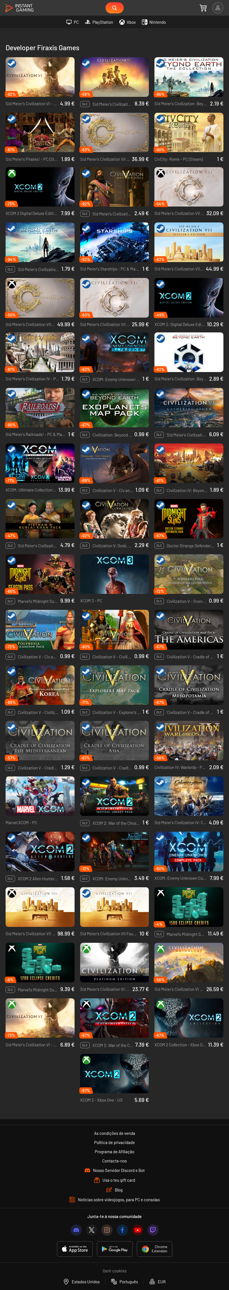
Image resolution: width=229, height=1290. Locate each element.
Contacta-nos (114, 1160)
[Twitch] (153, 1230)
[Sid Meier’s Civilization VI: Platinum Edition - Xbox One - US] (114, 962)
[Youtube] (137, 1230)
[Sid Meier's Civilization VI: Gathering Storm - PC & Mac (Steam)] (188, 408)
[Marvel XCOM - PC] (40, 796)
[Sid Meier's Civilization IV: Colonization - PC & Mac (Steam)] (188, 796)
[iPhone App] (75, 1249)
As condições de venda (114, 1133)
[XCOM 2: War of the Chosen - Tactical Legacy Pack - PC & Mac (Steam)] (114, 796)
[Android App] (115, 1249)
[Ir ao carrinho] (203, 8)
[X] (91, 1230)
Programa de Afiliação (114, 1151)
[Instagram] (107, 1230)
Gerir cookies (115, 1270)
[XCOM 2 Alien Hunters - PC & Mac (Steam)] (40, 851)
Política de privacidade (114, 1142)
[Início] (20, 8)
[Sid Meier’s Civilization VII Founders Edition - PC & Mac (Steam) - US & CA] (114, 907)
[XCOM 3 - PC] (114, 574)
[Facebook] (122, 1230)
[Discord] (76, 1230)
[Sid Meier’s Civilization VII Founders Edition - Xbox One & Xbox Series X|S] (40, 907)
